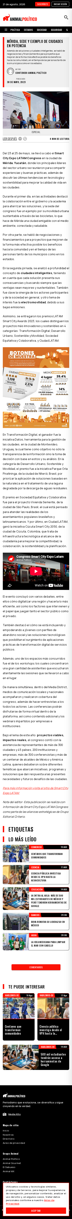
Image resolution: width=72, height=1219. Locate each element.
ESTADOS (28, 30)
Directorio (8, 1138)
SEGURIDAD (56, 30)
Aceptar (36, 1210)
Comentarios (36, 967)
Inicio (6, 1130)
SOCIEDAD (42, 30)
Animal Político (11, 1158)
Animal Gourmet (12, 1163)
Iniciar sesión (60, 4)
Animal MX (9, 1171)
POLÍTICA (15, 30)
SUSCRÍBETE (42, 4)
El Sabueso (9, 1167)
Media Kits (14, 1114)
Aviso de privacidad (14, 1142)
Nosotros (8, 1134)
